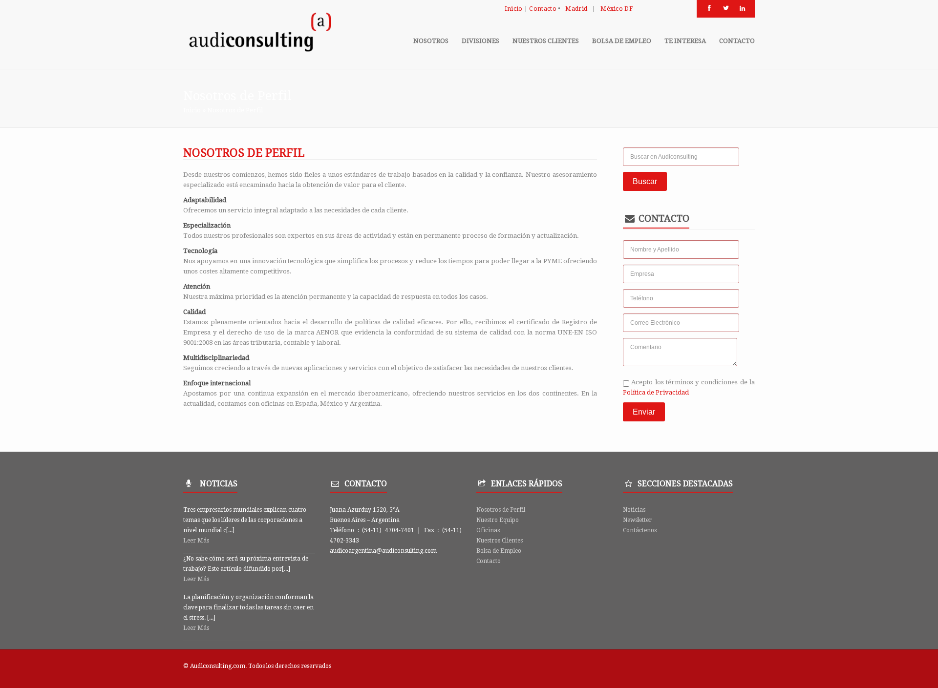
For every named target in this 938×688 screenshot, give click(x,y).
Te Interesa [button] (685, 40)
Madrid (576, 8)
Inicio (514, 8)
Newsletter (637, 520)
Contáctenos (640, 530)
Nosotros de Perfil (500, 509)
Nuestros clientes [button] (545, 40)
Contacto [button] (737, 40)
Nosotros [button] (430, 40)
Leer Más (196, 540)
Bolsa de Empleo (498, 550)
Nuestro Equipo (497, 520)
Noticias (634, 509)
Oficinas (488, 530)
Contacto (542, 8)
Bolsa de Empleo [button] (621, 40)
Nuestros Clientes (499, 540)
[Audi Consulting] (259, 34)
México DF (616, 8)
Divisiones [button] (480, 40)
